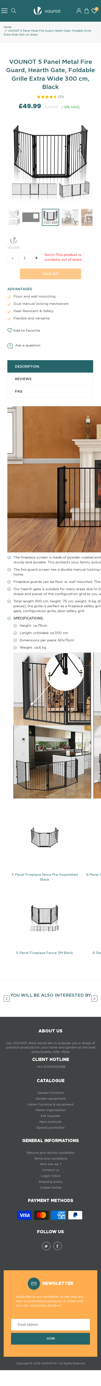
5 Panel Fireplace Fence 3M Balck (44, 953)
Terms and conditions (50, 1158)
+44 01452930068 (50, 1066)
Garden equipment (50, 1098)
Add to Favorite (26, 330)
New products (50, 1121)
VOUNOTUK (49, 1363)
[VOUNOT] (13, 242)
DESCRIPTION (27, 366)
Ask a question (27, 345)
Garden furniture (51, 1092)
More (65, 1051)
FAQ (18, 391)
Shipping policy (50, 1181)
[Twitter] (46, 1246)
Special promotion (50, 1127)
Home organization (50, 1110)
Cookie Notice (51, 1187)
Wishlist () (96, 9)
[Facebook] (57, 1246)
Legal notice (50, 1175)
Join (50, 1338)
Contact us (50, 1170)
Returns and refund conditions (50, 1152)
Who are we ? (51, 1164)
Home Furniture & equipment (50, 1104)
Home (8, 27)
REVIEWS (23, 379)
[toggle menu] (4, 10)
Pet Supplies (50, 1115)
